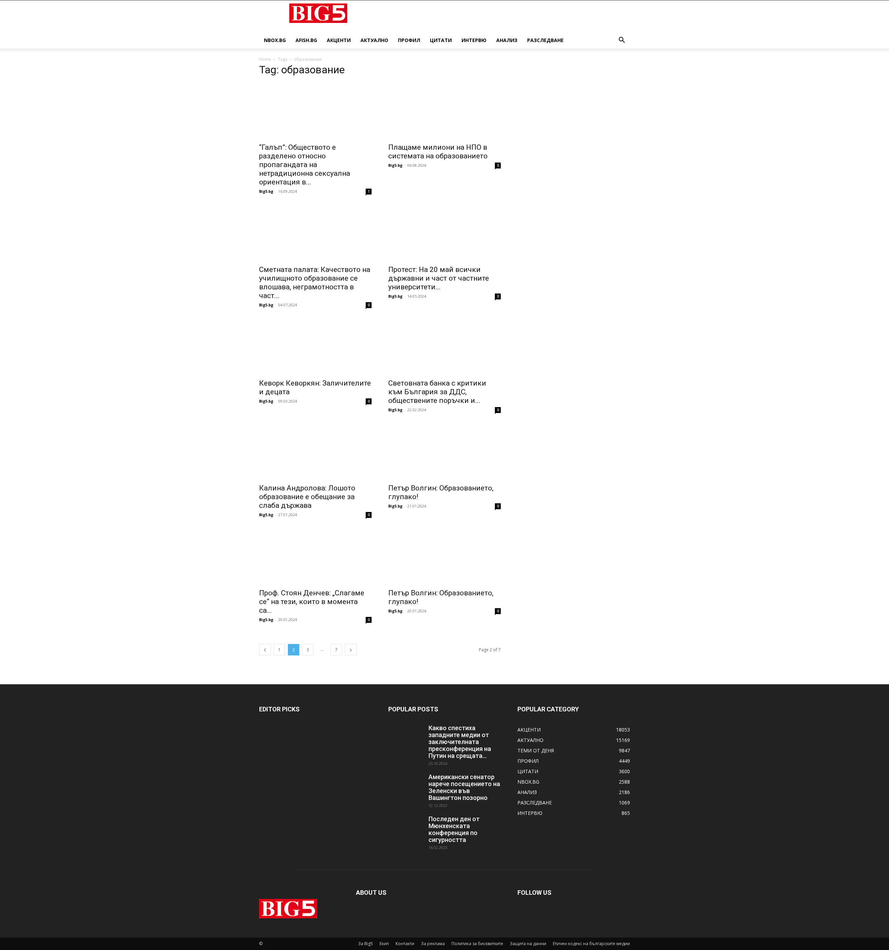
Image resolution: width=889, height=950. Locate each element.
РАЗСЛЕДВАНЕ (545, 40)
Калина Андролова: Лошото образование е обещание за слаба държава (307, 497)
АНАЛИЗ (506, 40)
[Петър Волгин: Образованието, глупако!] (444, 451)
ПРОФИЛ (409, 40)
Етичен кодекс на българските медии (591, 944)
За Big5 (365, 944)
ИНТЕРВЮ (474, 40)
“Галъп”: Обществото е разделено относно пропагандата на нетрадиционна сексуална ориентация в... (304, 164)
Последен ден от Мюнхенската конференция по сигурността (454, 829)
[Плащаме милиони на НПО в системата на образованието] (444, 111)
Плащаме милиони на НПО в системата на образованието (438, 151)
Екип (384, 944)
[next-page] (351, 649)
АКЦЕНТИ (339, 40)
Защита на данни (528, 944)
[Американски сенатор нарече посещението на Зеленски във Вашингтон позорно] (405, 786)
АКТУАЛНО (374, 40)
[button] (621, 41)
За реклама (433, 944)
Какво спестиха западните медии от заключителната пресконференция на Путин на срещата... (460, 741)
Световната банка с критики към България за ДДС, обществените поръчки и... (437, 392)
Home (265, 59)
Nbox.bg (275, 40)
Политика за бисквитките (477, 944)
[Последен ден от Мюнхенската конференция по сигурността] (405, 828)
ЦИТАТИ (441, 40)
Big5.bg (266, 191)
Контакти (405, 944)
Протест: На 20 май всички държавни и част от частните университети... (438, 278)
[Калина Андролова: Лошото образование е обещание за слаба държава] (315, 451)
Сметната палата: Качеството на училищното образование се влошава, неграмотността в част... (314, 282)
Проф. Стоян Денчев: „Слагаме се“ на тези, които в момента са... (311, 601)
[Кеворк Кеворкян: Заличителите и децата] (315, 346)
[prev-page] (265, 649)
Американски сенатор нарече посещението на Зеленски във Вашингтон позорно (464, 787)
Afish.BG (306, 40)
